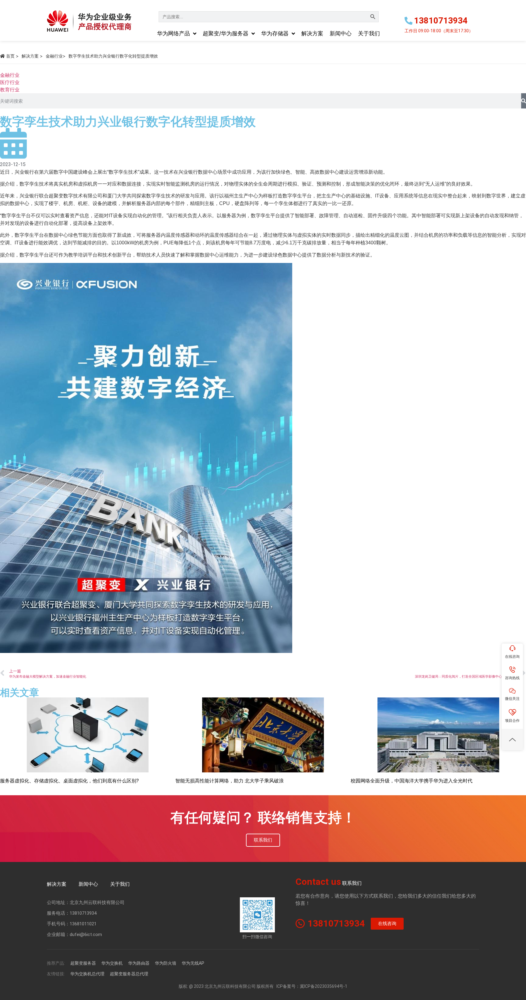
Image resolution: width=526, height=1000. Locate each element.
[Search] (523, 100)
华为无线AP (193, 963)
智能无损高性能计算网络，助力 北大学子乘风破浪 (229, 781)
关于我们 (120, 884)
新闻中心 (88, 884)
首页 (10, 56)
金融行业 (54, 56)
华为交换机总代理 (87, 973)
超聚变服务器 (83, 963)
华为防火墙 (165, 963)
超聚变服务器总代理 (129, 973)
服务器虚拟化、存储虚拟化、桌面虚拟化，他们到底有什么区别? (69, 781)
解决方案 (30, 56)
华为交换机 (112, 963)
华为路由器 (138, 963)
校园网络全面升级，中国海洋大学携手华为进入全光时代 (411, 781)
